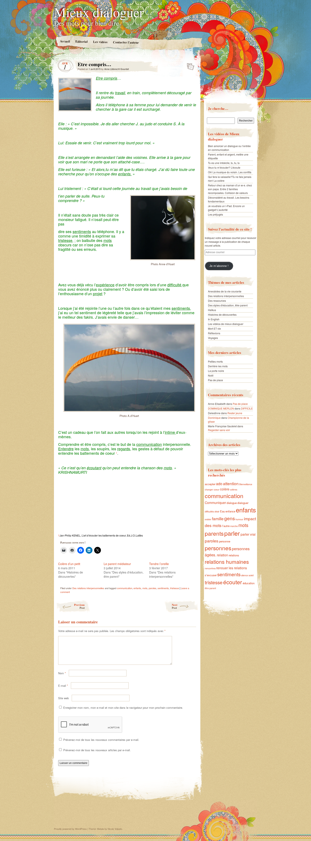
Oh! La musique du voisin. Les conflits (229, 172)
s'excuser (211, 575)
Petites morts (215, 361)
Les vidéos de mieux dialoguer (225, 324)
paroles (152, 588)
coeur (216, 489)
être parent (210, 588)
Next (174, 606)
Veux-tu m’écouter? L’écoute (224, 167)
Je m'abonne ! (218, 266)
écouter (232, 582)
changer (209, 489)
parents (214, 533)
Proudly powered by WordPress (70, 828)
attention (231, 483)
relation (222, 555)
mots (144, 588)
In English (213, 319)
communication (124, 588)
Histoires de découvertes (222, 314)
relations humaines (227, 561)
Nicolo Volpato (115, 828)
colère (224, 489)
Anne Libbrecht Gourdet (116, 69)
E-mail (63, 686)
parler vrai (248, 534)
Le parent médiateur (117, 564)
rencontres (210, 568)
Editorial (81, 41)
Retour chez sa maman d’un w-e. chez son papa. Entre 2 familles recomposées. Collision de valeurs (230, 189)
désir (217, 511)
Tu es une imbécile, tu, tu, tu (224, 163)
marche (234, 526)
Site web (63, 698)
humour (239, 519)
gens (229, 518)
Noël (210, 375)
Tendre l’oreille (159, 564)
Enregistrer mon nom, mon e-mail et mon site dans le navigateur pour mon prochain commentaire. (123, 708)
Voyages (213, 338)
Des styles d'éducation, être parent (228, 305)
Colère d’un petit (69, 564)
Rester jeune (234, 413)
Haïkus (212, 310)
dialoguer (242, 503)
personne (224, 541)
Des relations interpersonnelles (88, 588)
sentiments (163, 588)
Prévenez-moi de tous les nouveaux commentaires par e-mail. (101, 740)
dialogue (232, 503)
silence (244, 575)
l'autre (226, 526)
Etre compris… (189, 65)
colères (233, 489)
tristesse (174, 588)
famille (218, 518)
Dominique (214, 417)
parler (232, 533)
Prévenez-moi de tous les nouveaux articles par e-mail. (97, 750)
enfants (137, 588)
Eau (222, 511)
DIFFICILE (247, 408)
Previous (79, 606)
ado (219, 483)
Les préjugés (215, 214)
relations (234, 555)
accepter (210, 484)
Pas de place (215, 380)
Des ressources (217, 300)
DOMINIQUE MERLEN (221, 408)
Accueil (65, 41)
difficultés (209, 511)
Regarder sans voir (219, 430)
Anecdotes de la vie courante (224, 291)
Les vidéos (100, 41)
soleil (251, 575)
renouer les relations (231, 567)
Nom (62, 673)
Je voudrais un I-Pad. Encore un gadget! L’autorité (226, 208)
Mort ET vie (214, 328)
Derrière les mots (218, 366)
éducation (249, 583)
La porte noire (216, 371)
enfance (230, 511)
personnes (218, 548)
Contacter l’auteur (126, 42)
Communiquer (215, 502)
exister (208, 519)
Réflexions (214, 333)
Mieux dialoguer (99, 11)
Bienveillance (245, 484)
